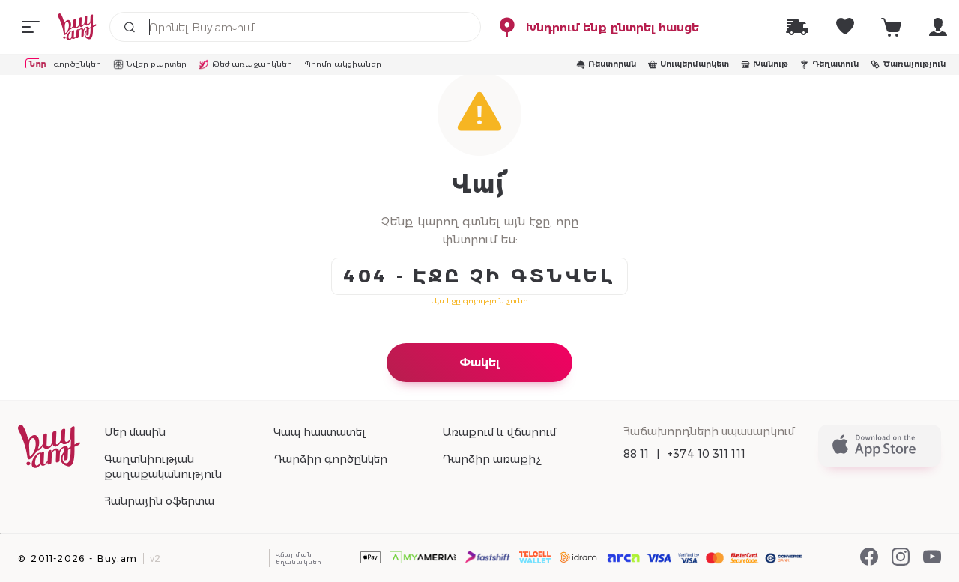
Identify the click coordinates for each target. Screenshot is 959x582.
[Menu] (31, 27)
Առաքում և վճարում (499, 432)
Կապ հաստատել (319, 432)
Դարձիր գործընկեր (330, 459)
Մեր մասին (135, 432)
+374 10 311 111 (706, 454)
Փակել (479, 362)
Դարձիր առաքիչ (491, 459)
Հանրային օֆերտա (159, 501)
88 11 (636, 454)
